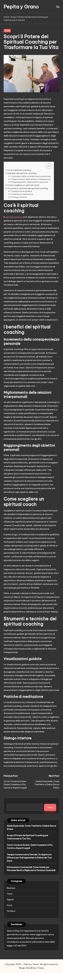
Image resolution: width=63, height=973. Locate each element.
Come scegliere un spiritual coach (23, 185)
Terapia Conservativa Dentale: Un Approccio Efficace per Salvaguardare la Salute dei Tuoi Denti (29, 857)
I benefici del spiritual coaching (22, 173)
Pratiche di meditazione (22, 194)
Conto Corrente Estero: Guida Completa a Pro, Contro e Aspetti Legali (30, 846)
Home (6, 17)
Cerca (50, 807)
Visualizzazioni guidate (21, 191)
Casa (9, 893)
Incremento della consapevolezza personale (31, 176)
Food (7, 30)
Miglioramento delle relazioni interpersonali (31, 179)
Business (11, 888)
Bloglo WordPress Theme (31, 968)
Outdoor (11, 911)
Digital (10, 899)
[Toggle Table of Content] (47, 166)
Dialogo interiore (19, 197)
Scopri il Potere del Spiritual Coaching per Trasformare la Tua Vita (27, 837)
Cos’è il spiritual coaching (19, 170)
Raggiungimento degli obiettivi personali (30, 182)
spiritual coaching (14, 217)
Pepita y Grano (21, 6)
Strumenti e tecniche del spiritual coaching (27, 188)
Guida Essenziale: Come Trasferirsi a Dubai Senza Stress (31, 827)
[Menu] (57, 6)
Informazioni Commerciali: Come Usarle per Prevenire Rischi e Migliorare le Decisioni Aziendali (31, 869)
